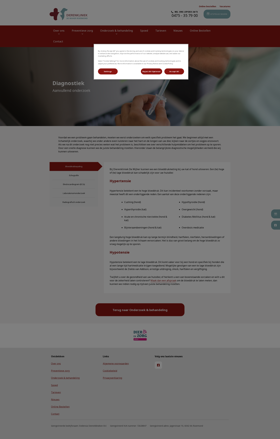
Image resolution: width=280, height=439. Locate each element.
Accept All (174, 71)
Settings (108, 71)
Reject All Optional (151, 71)
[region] (141, 62)
